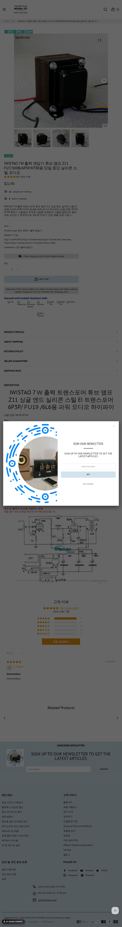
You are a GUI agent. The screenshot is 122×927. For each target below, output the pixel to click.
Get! (88, 474)
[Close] (114, 426)
